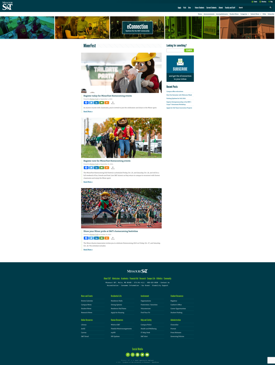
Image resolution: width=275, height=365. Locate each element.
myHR (113, 333)
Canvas (83, 333)
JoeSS (83, 329)
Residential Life (116, 296)
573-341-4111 (139, 283)
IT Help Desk (145, 333)
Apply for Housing (117, 313)
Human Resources (117, 319)
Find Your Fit (145, 313)
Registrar (174, 301)
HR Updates (115, 336)
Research (143, 278)
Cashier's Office (176, 305)
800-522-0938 (152, 283)
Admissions (116, 278)
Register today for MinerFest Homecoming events (108, 95)
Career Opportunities (178, 309)
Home (200, 14)
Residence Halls (117, 301)
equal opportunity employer (144, 360)
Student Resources (177, 296)
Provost (173, 329)
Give (189, 7)
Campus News (86, 305)
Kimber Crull (94, 99)
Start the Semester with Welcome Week (179, 95)
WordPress (155, 362)
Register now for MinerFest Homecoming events (107, 160)
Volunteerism (146, 309)
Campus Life (151, 278)
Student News (234, 14)
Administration (176, 319)
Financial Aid (134, 278)
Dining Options (116, 305)
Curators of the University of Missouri (136, 362)
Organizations (146, 301)
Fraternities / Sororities (149, 305)
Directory (264, 2)
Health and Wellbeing (149, 329)
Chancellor (174, 325)
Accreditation (112, 285)
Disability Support (160, 285)
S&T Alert (144, 336)
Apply (179, 7)
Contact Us (165, 283)
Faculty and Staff (230, 7)
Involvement (145, 296)
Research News (86, 313)
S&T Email (85, 336)
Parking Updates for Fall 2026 (176, 98)
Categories (243, 14)
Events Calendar (87, 301)
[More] (106, 102)
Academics (124, 278)
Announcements (209, 14)
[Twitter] (91, 102)
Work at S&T (115, 325)
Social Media (137, 349)
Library (83, 325)
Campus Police (146, 325)
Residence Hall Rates (118, 309)
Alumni (221, 7)
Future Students (199, 7)
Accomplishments (222, 14)
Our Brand (145, 285)
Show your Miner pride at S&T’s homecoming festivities (111, 231)
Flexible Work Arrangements (121, 329)
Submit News (255, 14)
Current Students (211, 7)
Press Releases (176, 333)
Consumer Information (130, 285)
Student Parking (176, 313)
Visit (184, 7)
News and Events (87, 296)
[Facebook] (86, 102)
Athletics (159, 278)
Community (167, 278)
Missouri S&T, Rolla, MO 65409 (118, 283)
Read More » (88, 111)
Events (255, 2)
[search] (270, 8)
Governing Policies (177, 336)
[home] (14, 6)
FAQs (264, 14)
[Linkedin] (96, 102)
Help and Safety (146, 319)
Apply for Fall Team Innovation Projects (179, 108)
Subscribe (271, 14)
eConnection (137, 26)
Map (271, 2)
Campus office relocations (175, 91)
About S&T (107, 278)
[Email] (101, 102)
